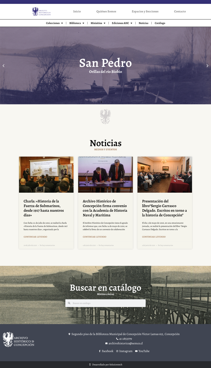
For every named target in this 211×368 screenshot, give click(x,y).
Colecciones (53, 23)
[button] (3, 65)
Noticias (143, 23)
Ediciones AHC (120, 23)
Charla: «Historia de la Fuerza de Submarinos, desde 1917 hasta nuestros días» (44, 208)
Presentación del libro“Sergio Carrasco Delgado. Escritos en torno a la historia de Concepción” (164, 208)
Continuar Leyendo (35, 236)
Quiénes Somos (106, 11)
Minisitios (96, 23)
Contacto (180, 11)
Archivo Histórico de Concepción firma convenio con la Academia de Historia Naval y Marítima (105, 208)
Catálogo (160, 23)
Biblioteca (75, 23)
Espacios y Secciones (145, 11)
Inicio (77, 11)
